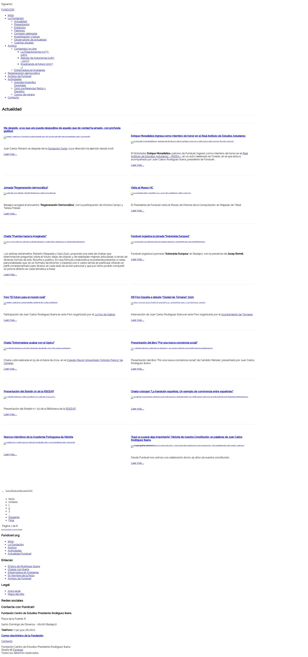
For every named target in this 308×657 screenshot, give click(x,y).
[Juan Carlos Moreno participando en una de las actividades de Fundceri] (66, 137)
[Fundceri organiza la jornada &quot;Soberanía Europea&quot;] (193, 242)
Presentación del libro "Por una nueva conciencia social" (164, 342)
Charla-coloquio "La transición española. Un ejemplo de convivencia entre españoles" (182, 391)
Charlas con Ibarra (18, 569)
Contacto (13, 97)
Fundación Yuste (57, 148)
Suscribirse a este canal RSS (19, 490)
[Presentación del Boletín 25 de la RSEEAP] (66, 397)
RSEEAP (71, 408)
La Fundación (16, 18)
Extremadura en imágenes (29, 70)
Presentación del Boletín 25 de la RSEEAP (29, 391)
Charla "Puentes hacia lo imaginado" (25, 236)
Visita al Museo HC (142, 187)
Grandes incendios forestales (25, 84)
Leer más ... (10, 154)
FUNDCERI (7, 9)
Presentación (22, 24)
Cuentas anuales (24, 42)
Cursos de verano (24, 94)
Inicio (11, 15)
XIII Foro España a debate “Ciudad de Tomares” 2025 (162, 297)
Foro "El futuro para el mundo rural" (24, 297)
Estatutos (20, 27)
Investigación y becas (27, 36)
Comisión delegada (25, 33)
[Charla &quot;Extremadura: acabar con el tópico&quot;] (66, 349)
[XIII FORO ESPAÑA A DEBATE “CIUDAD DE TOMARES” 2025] (193, 303)
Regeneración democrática (24, 73)
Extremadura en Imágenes (23, 572)
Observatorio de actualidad (30, 39)
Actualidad (20, 21)
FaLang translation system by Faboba (11, 529)
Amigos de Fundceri (19, 76)
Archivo (12, 45)
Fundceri (18, 649)
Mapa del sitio (16, 594)
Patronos (19, 30)
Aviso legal (14, 591)
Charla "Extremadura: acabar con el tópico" (29, 342)
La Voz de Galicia (105, 314)
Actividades (15, 79)
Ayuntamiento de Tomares (237, 314)
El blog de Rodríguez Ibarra (24, 566)
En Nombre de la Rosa (21, 575)
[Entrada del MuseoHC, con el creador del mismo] (193, 194)
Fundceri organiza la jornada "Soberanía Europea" (160, 236)
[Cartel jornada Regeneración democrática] (66, 194)
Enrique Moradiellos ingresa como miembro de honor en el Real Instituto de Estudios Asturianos (188, 135)
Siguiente (14, 517)
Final (11, 520)
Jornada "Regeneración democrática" (26, 187)
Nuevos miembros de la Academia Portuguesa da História (38, 436)
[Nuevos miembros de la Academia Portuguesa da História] (66, 443)
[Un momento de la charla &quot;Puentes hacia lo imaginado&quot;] (66, 242)
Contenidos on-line (25, 48)
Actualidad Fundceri (19, 553)
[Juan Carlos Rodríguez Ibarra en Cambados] (66, 303)
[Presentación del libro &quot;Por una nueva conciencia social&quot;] (193, 349)
